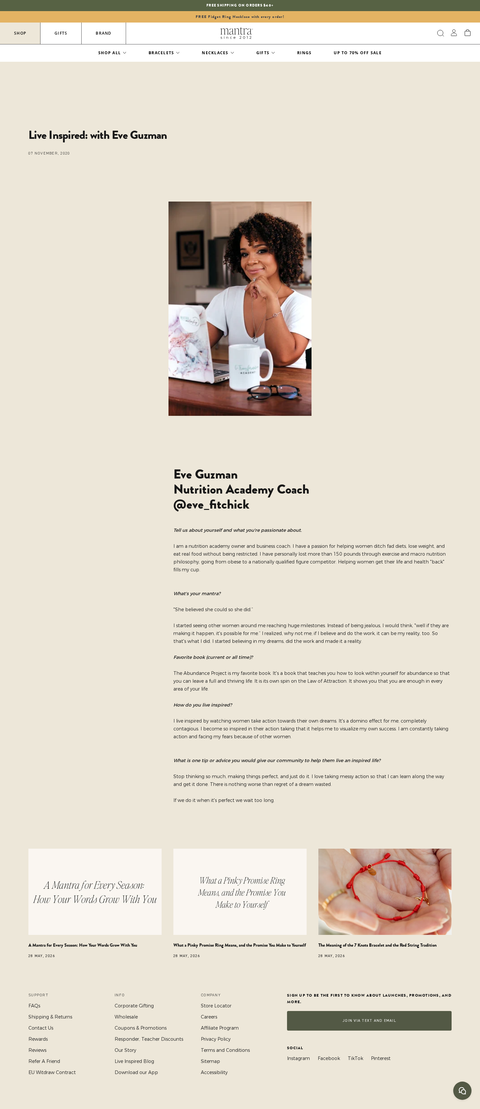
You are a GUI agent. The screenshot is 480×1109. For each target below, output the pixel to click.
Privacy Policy (216, 1039)
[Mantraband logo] (236, 33)
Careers (209, 1017)
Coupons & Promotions (141, 1028)
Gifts (61, 33)
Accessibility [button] (214, 1072)
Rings (304, 53)
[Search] (440, 33)
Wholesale (126, 1017)
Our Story (125, 1050)
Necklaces (215, 53)
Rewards (38, 1039)
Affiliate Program (220, 1028)
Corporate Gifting (134, 1006)
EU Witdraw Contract (52, 1072)
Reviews (37, 1050)
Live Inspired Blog (134, 1061)
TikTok (355, 1058)
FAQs (34, 1006)
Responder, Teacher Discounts (149, 1039)
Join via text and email (369, 1020)
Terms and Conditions (225, 1050)
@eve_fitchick (211, 504)
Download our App (136, 1072)
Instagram (298, 1058)
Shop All (109, 53)
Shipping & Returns (50, 1017)
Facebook (329, 1058)
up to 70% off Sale (358, 53)
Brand (103, 33)
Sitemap (210, 1061)
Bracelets (161, 53)
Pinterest (381, 1058)
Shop (20, 33)
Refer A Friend (44, 1061)
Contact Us (40, 1028)
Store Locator (216, 1006)
